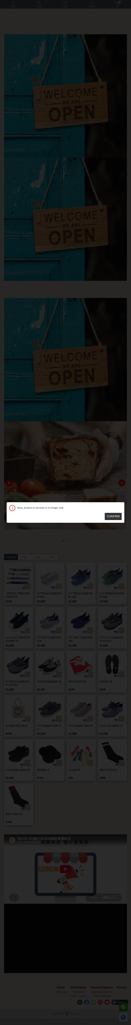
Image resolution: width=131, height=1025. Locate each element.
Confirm (113, 516)
